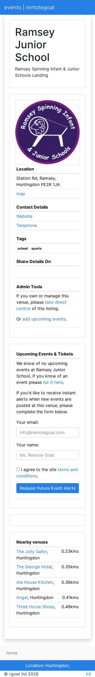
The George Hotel (34, 566)
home (11, 652)
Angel (22, 597)
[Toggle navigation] (87, 7)
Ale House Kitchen (34, 582)
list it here (53, 382)
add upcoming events (44, 319)
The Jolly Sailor (31, 551)
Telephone (26, 225)
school (23, 248)
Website (24, 216)
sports (36, 248)
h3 (88, 673)
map (20, 193)
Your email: (27, 422)
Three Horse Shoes (35, 606)
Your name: (27, 444)
